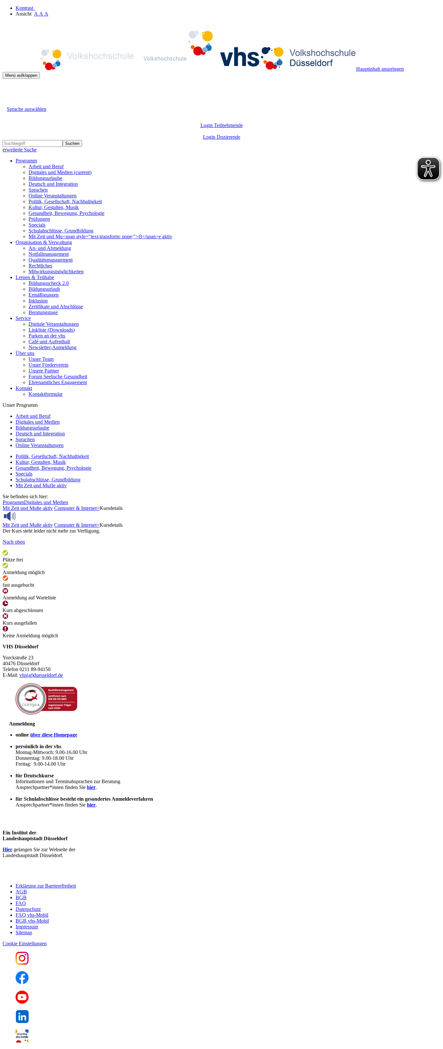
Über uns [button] (25, 353)
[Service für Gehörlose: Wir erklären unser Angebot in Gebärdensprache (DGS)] (8, 101)
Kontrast (26, 8)
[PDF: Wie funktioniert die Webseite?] (8, 88)
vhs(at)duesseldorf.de (41, 675)
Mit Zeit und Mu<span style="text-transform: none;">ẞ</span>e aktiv (100, 236)
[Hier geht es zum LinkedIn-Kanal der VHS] (22, 1021)
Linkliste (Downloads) (52, 330)
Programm (13, 502)
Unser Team (41, 359)
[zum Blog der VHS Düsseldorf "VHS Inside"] (22, 1040)
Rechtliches (40, 265)
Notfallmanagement (49, 254)
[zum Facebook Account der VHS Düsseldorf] (22, 982)
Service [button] (23, 318)
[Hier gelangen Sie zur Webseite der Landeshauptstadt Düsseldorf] (48, 875)
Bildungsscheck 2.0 (49, 283)
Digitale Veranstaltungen (54, 324)
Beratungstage (43, 312)
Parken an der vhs (47, 335)
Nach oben (14, 542)
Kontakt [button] (24, 388)
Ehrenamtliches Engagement (58, 382)
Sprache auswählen (26, 109)
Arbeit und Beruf (46, 166)
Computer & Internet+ (77, 508)
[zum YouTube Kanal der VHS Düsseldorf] (22, 1002)
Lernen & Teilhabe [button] (35, 277)
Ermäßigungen (44, 295)
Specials (37, 225)
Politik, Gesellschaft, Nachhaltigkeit (65, 201)
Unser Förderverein (48, 365)
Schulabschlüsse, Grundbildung (61, 230)
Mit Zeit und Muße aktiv (28, 508)
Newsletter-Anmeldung (53, 347)
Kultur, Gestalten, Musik (54, 207)
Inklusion (38, 300)
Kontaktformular (46, 394)
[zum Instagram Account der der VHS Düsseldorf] (22, 963)
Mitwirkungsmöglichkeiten (56, 271)
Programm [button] (26, 160)
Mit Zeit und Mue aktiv (41, 485)
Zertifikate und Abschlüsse (56, 306)
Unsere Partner (44, 370)
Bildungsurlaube (45, 178)
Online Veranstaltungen (53, 195)
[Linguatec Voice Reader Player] (24, 516)
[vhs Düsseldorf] (179, 69)
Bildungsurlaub (44, 289)
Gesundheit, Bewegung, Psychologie (66, 213)
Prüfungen (39, 219)
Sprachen (38, 190)
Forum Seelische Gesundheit (58, 376)
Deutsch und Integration (53, 184)
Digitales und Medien (60, 172)
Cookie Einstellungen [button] (25, 943)
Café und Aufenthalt (49, 341)
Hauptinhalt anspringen (380, 69)
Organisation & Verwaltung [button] (44, 242)
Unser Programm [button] (20, 405)
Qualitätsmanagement (51, 260)
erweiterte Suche (20, 149)
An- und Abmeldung (50, 248)
